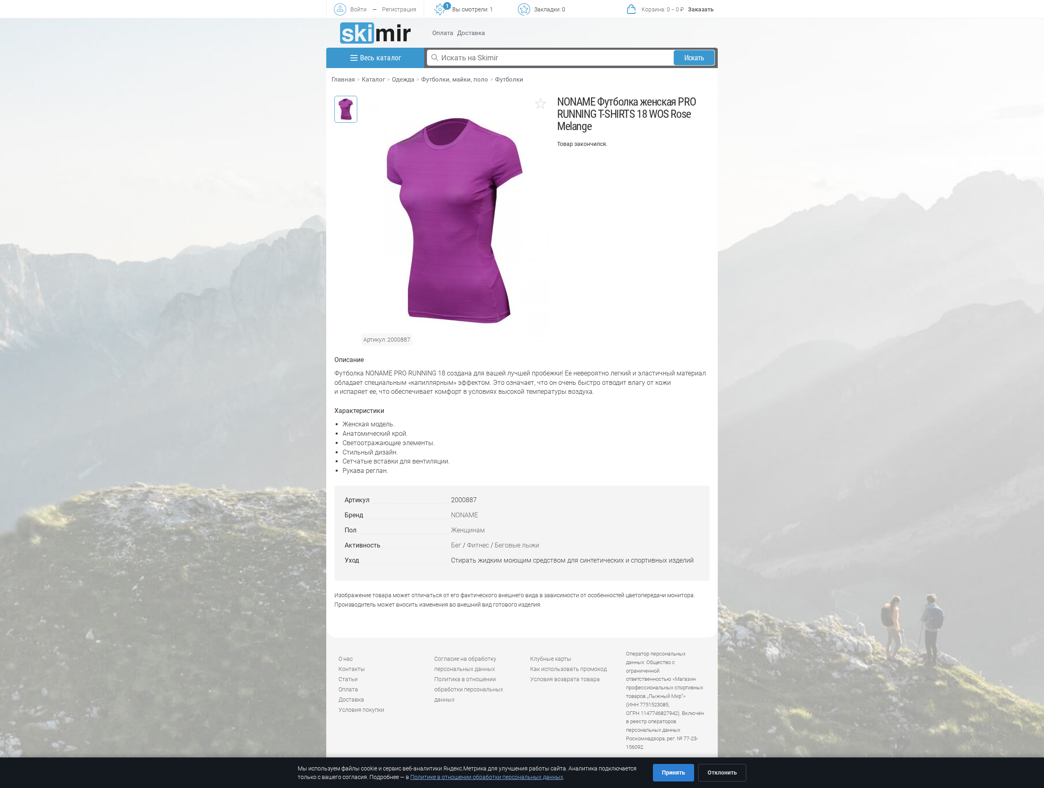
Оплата (442, 33)
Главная (343, 79)
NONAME (464, 515)
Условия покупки (361, 709)
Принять (673, 772)
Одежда (403, 79)
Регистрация (399, 9)
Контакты (351, 669)
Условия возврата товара (565, 679)
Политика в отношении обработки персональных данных (468, 689)
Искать (694, 57)
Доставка (471, 33)
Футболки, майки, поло (454, 79)
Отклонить (722, 772)
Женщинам (468, 530)
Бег (456, 545)
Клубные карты (550, 659)
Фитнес (478, 545)
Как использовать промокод (568, 669)
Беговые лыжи (517, 545)
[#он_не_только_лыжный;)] (375, 33)
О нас (345, 659)
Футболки (509, 79)
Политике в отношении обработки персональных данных (486, 777)
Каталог (373, 79)
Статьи (348, 679)
